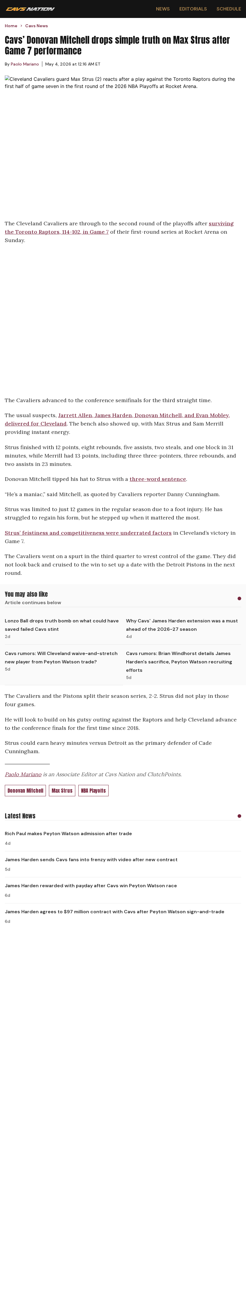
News (163, 9)
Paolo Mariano (23, 774)
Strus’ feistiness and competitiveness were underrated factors (88, 532)
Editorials (193, 9)
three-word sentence (158, 478)
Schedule (229, 9)
